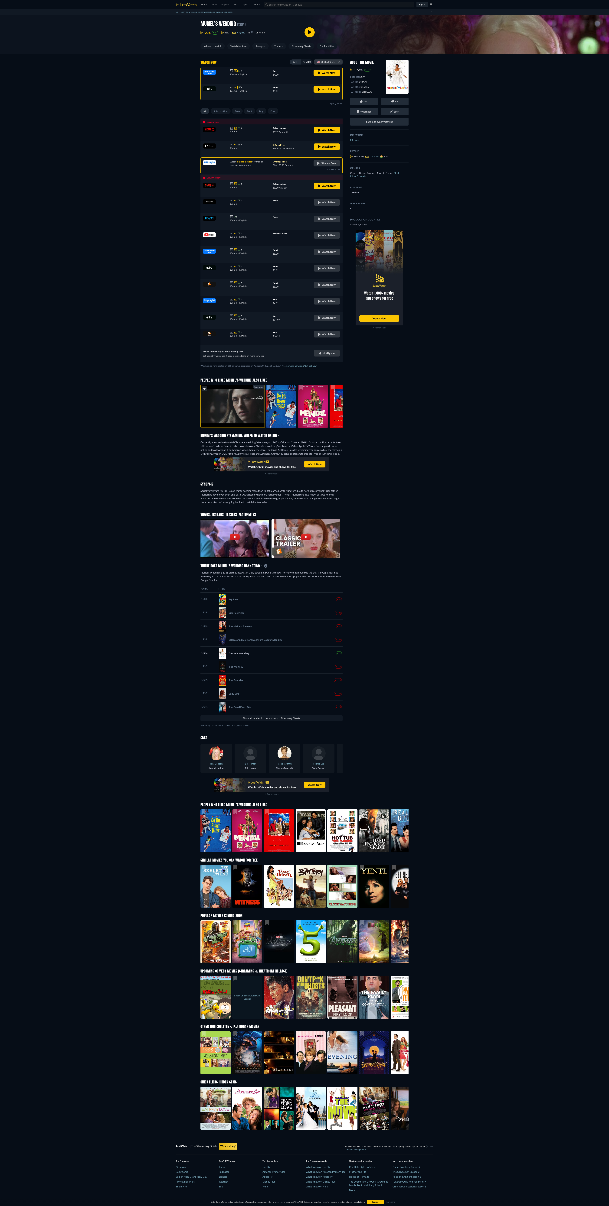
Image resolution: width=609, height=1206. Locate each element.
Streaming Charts (301, 46)
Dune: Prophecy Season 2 (406, 1166)
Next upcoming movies (360, 1161)
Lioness (223, 1176)
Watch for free (238, 46)
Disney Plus (268, 1181)
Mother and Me (357, 1171)
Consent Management (356, 1149)
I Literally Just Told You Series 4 (409, 1181)
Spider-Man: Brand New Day (191, 1176)
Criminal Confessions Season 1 (409, 1186)
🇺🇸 (326, 61)
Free (237, 111)
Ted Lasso (224, 1171)
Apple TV (267, 1176)
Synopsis (260, 46)
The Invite (181, 1186)
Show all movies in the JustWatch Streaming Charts (271, 718)
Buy (261, 111)
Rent (249, 111)
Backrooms (182, 1171)
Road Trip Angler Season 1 (407, 1176)
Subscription (220, 111)
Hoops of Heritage (359, 1176)
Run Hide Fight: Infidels (362, 1166)
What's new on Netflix (318, 1166)
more (235, 421)
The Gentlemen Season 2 (406, 1171)
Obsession (181, 1166)
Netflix (266, 1166)
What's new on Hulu (317, 1186)
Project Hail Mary (185, 1181)
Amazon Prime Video (273, 1171)
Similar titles (327, 46)
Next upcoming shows (403, 1161)
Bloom (352, 1190)
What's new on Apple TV (319, 1176)
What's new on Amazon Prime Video (326, 1171)
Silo (221, 1186)
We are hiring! (228, 1146)
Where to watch (213, 46)
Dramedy (361, 176)
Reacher (223, 1181)
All (204, 111)
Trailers (278, 46)
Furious (223, 1166)
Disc (272, 111)
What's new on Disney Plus (320, 1181)
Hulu (265, 1186)
